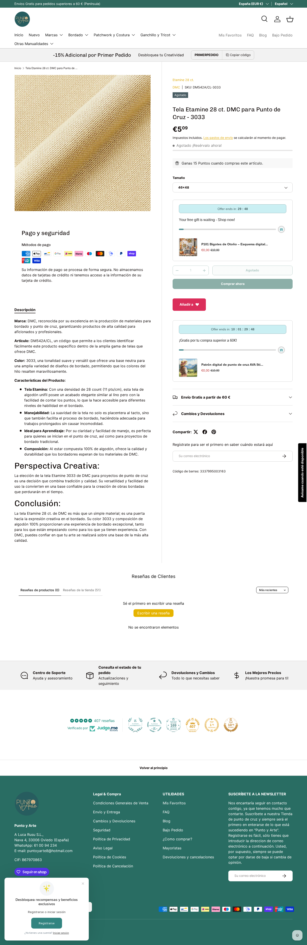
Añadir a (186, 304)
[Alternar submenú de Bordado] (86, 35)
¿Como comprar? (177, 839)
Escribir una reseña (153, 613)
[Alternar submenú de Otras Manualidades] (51, 43)
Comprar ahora (233, 284)
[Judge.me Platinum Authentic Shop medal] (135, 725)
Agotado (252, 270)
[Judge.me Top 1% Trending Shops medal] (212, 725)
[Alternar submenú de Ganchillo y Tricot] (174, 35)
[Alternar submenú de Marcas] (61, 35)
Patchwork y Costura (112, 35)
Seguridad (101, 830)
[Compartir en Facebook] (204, 431)
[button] (290, 19)
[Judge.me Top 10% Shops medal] (231, 725)
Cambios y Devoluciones (114, 821)
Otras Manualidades (31, 43)
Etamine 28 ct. (183, 80)
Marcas (51, 35)
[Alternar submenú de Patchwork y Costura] (133, 35)
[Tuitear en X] (195, 431)
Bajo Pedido (282, 35)
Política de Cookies (109, 857)
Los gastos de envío (218, 138)
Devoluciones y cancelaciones (188, 857)
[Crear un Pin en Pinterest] (213, 431)
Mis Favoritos (230, 35)
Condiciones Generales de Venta (120, 803)
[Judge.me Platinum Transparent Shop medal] (154, 725)
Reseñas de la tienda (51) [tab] (82, 590)
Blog (263, 35)
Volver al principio (154, 768)
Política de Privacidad (111, 839)
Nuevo (34, 35)
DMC (176, 87)
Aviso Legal (103, 848)
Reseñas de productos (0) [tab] (39, 590)
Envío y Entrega (106, 812)
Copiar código (240, 55)
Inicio (18, 35)
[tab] (25, 310)
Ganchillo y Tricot (155, 35)
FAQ (250, 35)
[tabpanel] (82, 430)
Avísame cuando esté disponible (302, 472)
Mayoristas (172, 848)
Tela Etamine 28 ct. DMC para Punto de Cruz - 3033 (52, 68)
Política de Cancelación (113, 866)
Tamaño (179, 178)
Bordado (75, 35)
